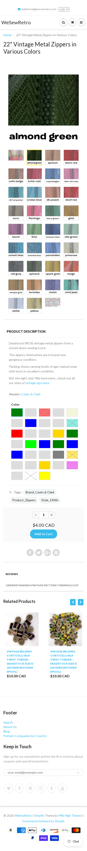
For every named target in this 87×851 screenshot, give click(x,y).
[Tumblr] (51, 788)
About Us (10, 727)
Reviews (12, 574)
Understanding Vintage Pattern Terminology (42, 585)
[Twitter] (8, 788)
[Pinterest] (30, 788)
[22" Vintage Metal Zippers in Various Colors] (43, 110)
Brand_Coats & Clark (40, 492)
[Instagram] (40, 788)
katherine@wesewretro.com (39, 9)
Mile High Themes (70, 815)
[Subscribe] (78, 772)
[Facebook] (19, 788)
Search (8, 722)
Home (7, 35)
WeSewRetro (16, 22)
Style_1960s (49, 500)
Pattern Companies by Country (25, 736)
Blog (6, 731)
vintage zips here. (37, 383)
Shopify (39, 815)
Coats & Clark (31, 394)
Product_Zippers (24, 500)
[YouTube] (62, 788)
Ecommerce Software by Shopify (44, 821)
